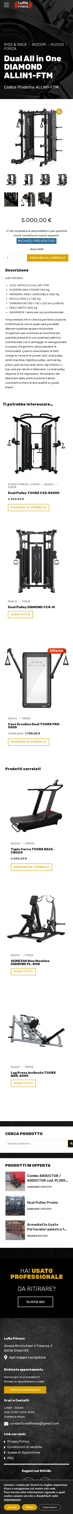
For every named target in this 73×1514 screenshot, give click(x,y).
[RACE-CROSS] (36, 806)
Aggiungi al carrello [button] (28, 507)
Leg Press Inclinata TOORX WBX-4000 (33, 1074)
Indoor (39, 44)
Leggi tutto (20, 614)
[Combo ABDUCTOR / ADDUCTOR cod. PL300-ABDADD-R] (15, 1181)
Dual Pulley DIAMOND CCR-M (31, 607)
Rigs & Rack (15, 44)
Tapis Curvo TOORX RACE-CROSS (33, 850)
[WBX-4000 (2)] (36, 1029)
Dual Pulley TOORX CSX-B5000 (33, 493)
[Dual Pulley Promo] (15, 1206)
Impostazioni (50, 1507)
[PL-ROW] (36, 917)
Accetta (12, 1507)
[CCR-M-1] (36, 561)
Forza (26, 601)
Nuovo (57, 44)
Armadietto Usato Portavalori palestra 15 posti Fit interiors (46, 1227)
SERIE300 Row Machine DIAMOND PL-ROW (30, 962)
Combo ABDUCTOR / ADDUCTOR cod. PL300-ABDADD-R (47, 1178)
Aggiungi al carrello (47, 257)
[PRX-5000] (36, 678)
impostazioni (12, 1500)
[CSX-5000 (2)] (36, 444)
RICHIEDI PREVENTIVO (36, 241)
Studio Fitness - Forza (24, 484)
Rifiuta (29, 1507)
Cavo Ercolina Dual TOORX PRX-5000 (34, 725)
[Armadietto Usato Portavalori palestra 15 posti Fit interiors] (15, 1230)
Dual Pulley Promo (42, 1202)
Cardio (29, 843)
